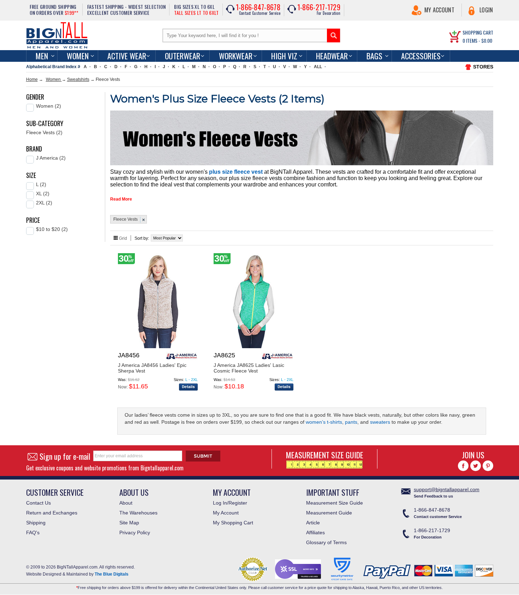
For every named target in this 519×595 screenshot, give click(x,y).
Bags (374, 55)
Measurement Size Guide (334, 503)
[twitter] (475, 465)
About (125, 503)
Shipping (36, 522)
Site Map (129, 522)
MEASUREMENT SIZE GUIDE (324, 454)
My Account (439, 10)
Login (486, 10)
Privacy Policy (134, 532)
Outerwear (182, 55)
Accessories (421, 55)
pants (351, 422)
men (42, 55)
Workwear (235, 55)
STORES (483, 67)
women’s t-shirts (324, 422)
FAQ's (33, 532)
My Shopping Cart (233, 522)
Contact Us (38, 503)
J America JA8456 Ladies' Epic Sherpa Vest (152, 368)
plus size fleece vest (236, 172)
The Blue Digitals (112, 574)
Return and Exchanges (51, 513)
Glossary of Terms (326, 542)
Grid (123, 238)
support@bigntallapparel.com (446, 489)
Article (313, 522)
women (78, 55)
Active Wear (126, 55)
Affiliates (315, 532)
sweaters (380, 422)
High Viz (284, 55)
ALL (318, 66)
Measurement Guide (329, 513)
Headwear (332, 55)
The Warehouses (138, 513)
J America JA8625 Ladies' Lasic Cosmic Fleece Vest (249, 368)
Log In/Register (230, 503)
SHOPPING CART (478, 32)
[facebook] (463, 465)
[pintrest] (488, 465)
